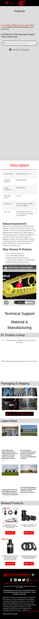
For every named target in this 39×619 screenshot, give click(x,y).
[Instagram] (27, 580)
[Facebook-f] (11, 580)
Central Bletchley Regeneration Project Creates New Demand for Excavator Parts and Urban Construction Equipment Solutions (10, 454)
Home (3, 25)
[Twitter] (23, 580)
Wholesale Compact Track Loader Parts (19, 592)
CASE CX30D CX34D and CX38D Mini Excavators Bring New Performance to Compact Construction (10, 492)
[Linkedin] (15, 580)
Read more (10, 533)
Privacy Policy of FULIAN (10, 613)
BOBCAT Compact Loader (20, 25)
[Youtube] (19, 580)
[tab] (19, 165)
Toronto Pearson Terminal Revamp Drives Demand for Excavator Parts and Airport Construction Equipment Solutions (28, 454)
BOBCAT (8, 25)
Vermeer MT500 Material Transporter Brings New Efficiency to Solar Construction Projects (28, 490)
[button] (9, 3)
